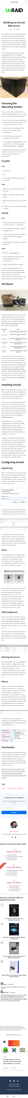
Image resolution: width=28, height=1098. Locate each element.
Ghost (17, 1086)
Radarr (14, 146)
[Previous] (1, 1051)
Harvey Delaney (14, 831)
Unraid (10, 29)
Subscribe (14, 812)
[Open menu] (2, 2)
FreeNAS (6, 160)
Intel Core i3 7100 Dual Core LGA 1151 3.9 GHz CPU (18, 339)
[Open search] (26, 2)
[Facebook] (8, 1096)
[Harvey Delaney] (14, 824)
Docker (16, 142)
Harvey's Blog (14, 2)
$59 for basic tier (14, 253)
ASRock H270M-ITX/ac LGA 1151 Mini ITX (18, 335)
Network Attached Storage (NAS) (15, 788)
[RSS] (17, 1081)
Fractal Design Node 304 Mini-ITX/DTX (18, 331)
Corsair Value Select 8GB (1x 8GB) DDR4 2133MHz (18, 347)
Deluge (21, 146)
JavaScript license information (14, 1089)
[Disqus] (14, 1001)
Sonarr (10, 146)
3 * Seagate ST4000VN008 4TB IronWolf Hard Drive (18, 351)
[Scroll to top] (20, 1096)
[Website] (12, 837)
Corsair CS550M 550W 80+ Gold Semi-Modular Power (18, 343)
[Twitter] (14, 1096)
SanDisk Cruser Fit (7, 417)
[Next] (26, 1051)
